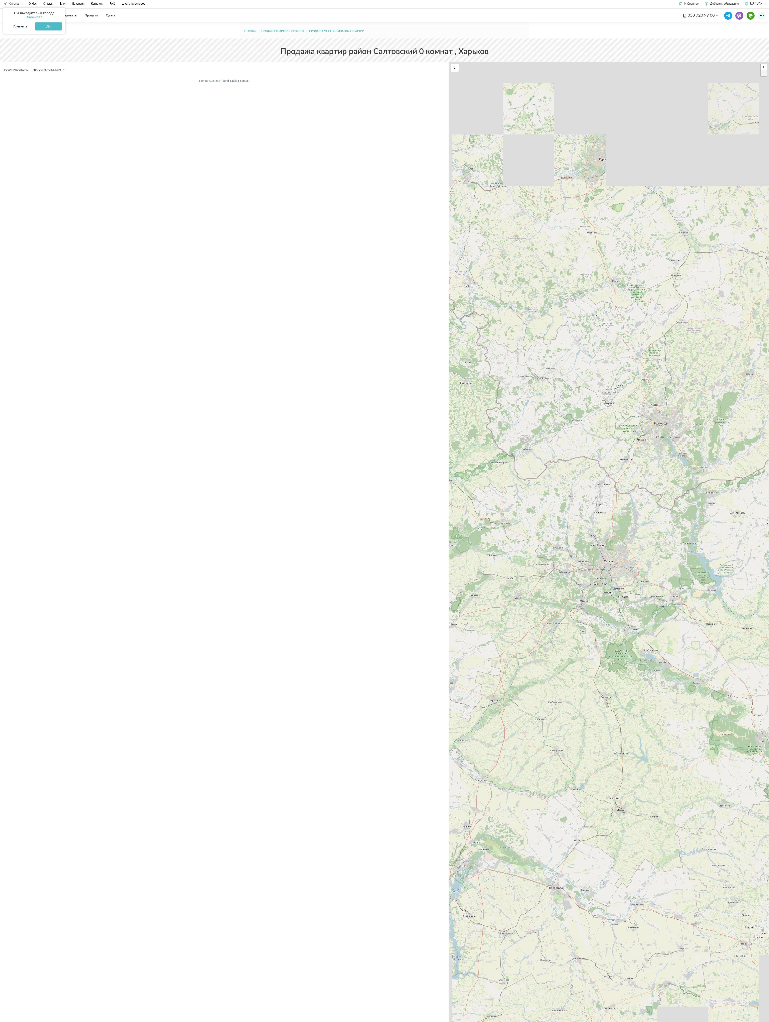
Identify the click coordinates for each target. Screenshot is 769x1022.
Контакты (97, 3)
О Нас (33, 3)
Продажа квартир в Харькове (282, 31)
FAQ (112, 3)
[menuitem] (67, 15)
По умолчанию (47, 70)
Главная (250, 31)
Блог (63, 3)
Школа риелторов (133, 3)
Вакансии (78, 3)
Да (48, 26)
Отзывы (48, 3)
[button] (689, 4)
